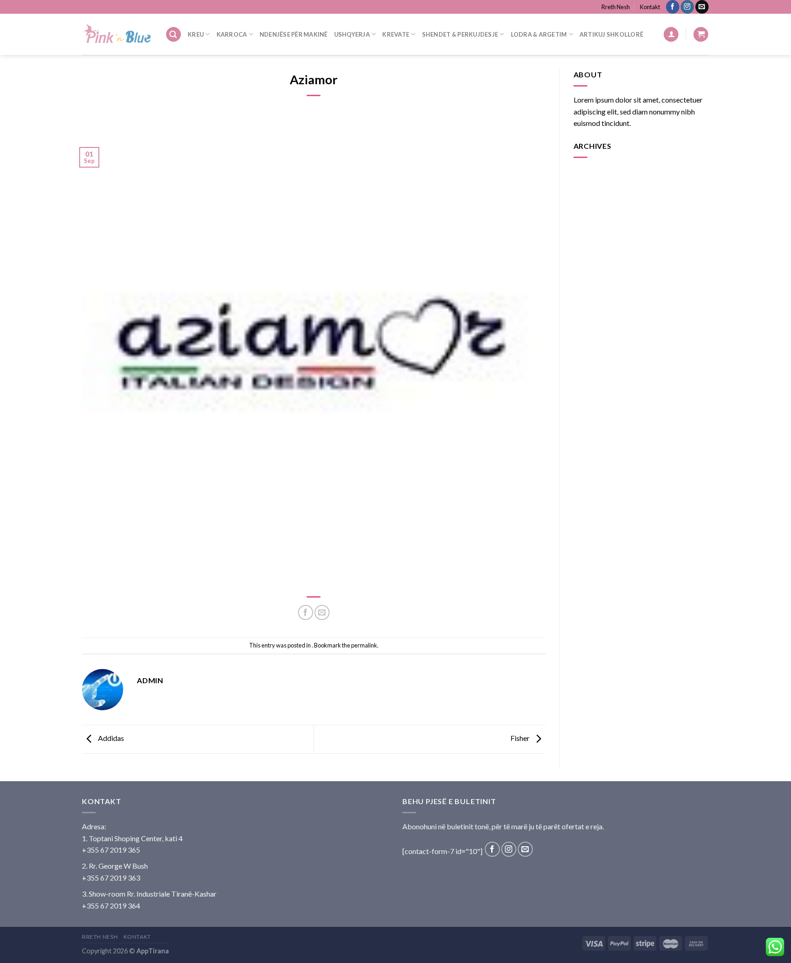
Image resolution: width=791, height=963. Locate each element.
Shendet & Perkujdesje (460, 34)
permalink (364, 645)
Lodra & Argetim (539, 34)
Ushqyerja (352, 34)
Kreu (196, 34)
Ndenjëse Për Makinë (294, 34)
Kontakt (650, 7)
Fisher (520, 738)
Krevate (395, 34)
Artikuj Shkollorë (611, 34)
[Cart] (700, 34)
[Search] (173, 34)
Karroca (232, 34)
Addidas (110, 738)
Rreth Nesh (615, 7)
